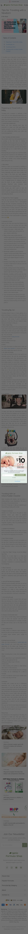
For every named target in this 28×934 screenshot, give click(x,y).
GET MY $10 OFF (20, 475)
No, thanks (14, 477)
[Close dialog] (26, 452)
